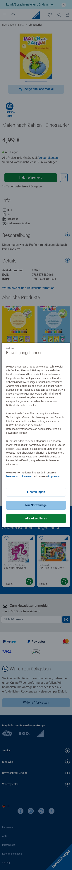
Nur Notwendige (36, 505)
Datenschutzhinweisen (19, 476)
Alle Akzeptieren (36, 518)
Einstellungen (36, 492)
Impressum (54, 476)
